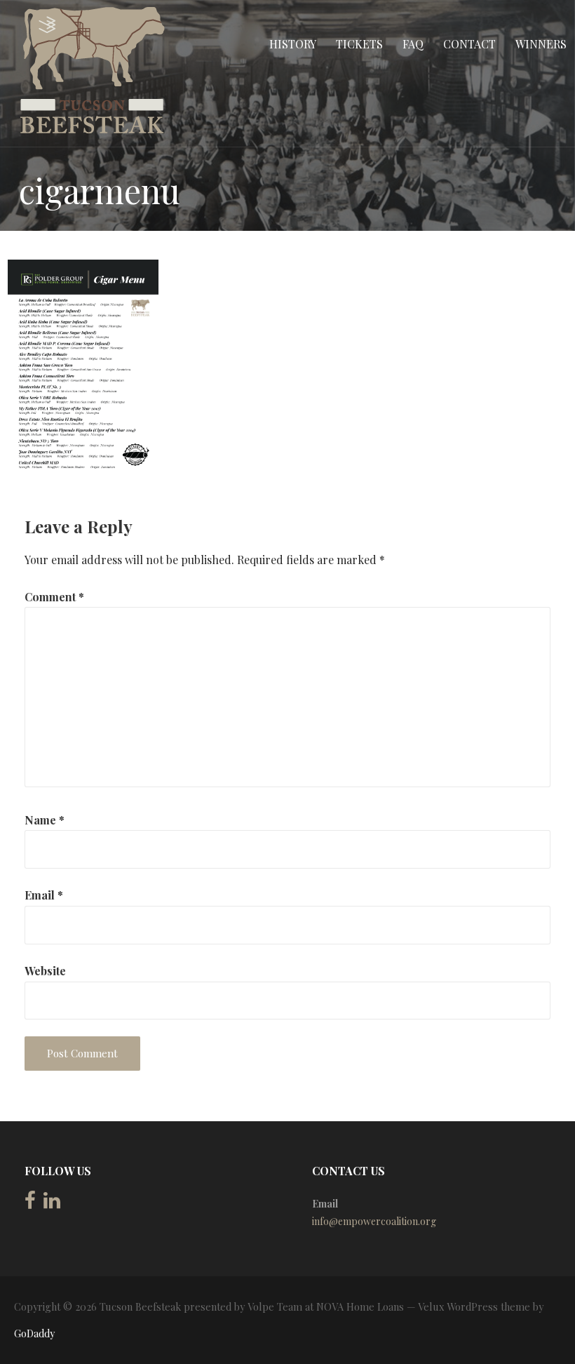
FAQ (413, 43)
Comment (54, 596)
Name (45, 820)
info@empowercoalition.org (374, 1221)
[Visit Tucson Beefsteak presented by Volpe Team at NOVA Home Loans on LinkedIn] (51, 1203)
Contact (469, 43)
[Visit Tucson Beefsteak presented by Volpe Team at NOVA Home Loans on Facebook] (30, 1203)
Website (45, 970)
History (292, 43)
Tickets (359, 43)
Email (44, 895)
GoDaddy (34, 1333)
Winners (541, 43)
